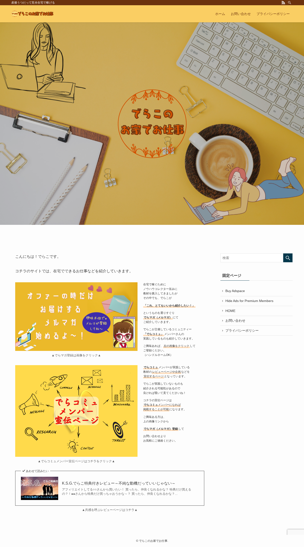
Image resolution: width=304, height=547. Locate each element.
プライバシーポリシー (242, 330)
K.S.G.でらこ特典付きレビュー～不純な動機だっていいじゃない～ (119, 483)
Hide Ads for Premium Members (249, 301)
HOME (230, 311)
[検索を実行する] (288, 257)
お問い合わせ (235, 320)
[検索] (289, 2)
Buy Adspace (235, 291)
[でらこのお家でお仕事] (32, 14)
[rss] (283, 2)
